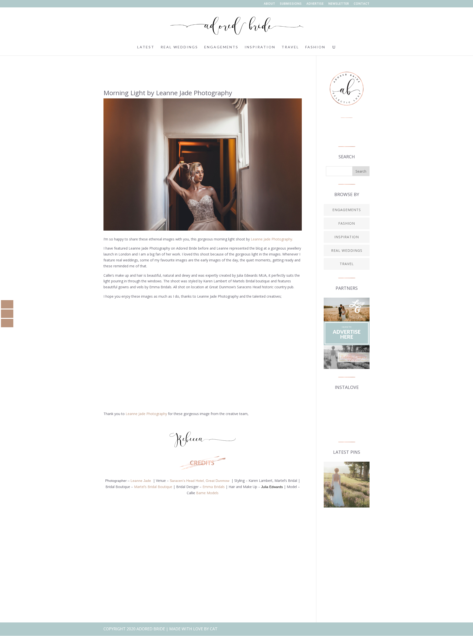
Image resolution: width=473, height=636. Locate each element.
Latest (145, 47)
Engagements (221, 47)
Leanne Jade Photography (146, 413)
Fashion (315, 47)
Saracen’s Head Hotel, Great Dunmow (199, 481)
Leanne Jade (141, 481)
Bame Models (207, 493)
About (269, 4)
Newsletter (338, 4)
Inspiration (260, 47)
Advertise (315, 4)
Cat (214, 629)
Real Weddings (179, 47)
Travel (290, 47)
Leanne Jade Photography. (272, 239)
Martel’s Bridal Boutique (153, 486)
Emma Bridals (214, 486)
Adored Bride (150, 629)
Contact (362, 4)
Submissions (291, 4)
